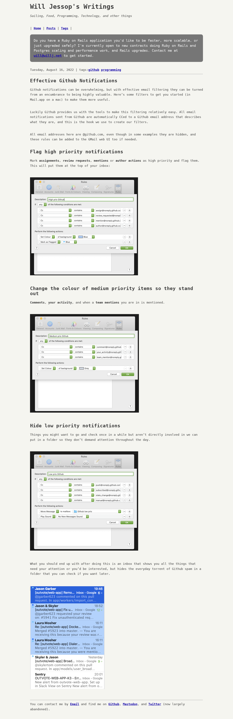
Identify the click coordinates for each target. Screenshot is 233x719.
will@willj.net (48, 56)
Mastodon (130, 704)
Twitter (154, 704)
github (93, 70)
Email (74, 704)
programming (111, 70)
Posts (51, 28)
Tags (64, 28)
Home (37, 28)
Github (113, 704)
